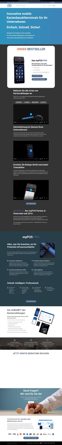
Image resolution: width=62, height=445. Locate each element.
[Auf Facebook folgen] (51, 2)
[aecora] (11, 5)
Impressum (9, 442)
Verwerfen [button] (42, 0)
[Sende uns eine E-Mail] (52, 2)
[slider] (24, 122)
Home (18, 5)
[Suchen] (16, 6)
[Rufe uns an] (54, 2)
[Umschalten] (32, 68)
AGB (11, 442)
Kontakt (23, 5)
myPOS (21, 5)
